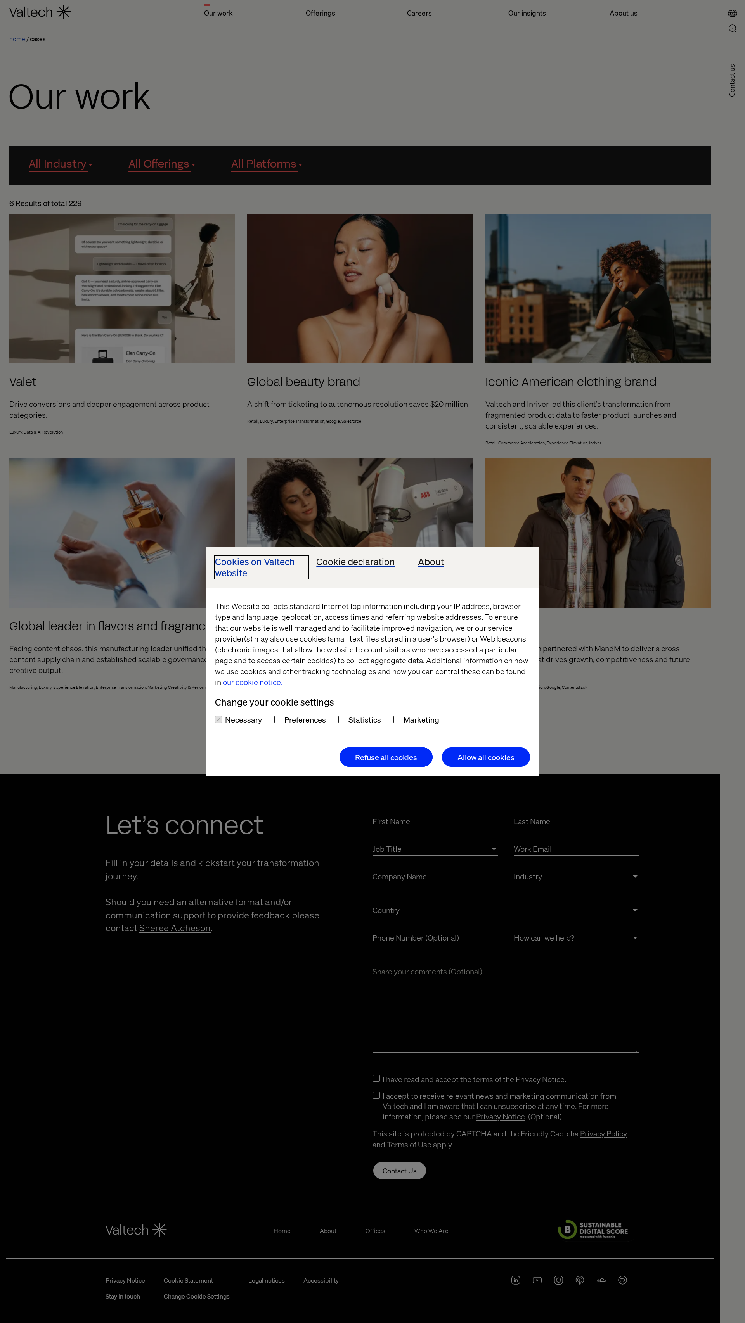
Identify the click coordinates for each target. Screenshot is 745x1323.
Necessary (243, 719)
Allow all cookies (486, 757)
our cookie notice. (252, 682)
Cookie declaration (355, 561)
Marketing (421, 719)
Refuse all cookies (386, 757)
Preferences (305, 719)
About (431, 561)
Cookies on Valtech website (255, 567)
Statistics (364, 719)
